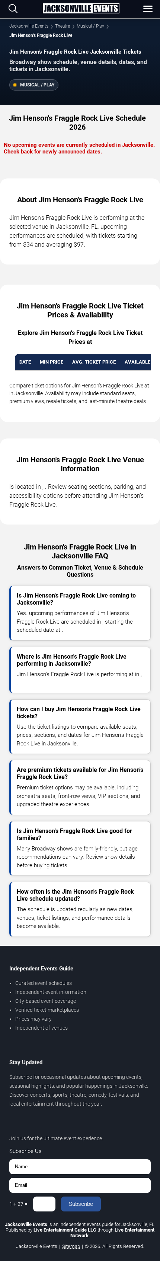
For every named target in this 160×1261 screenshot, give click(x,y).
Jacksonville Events (28, 26)
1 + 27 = (18, 1204)
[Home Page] (80, 9)
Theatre (62, 26)
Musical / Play (90, 26)
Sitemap (71, 1246)
